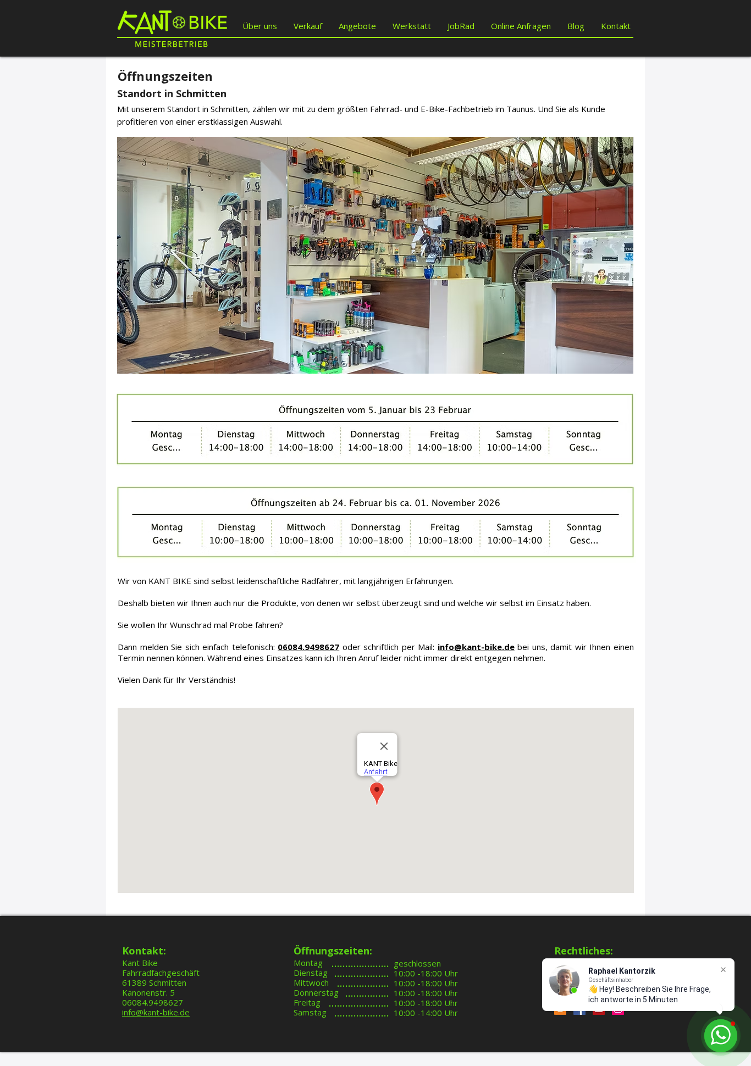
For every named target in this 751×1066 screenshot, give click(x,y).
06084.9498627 (308, 646)
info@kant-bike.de (476, 646)
